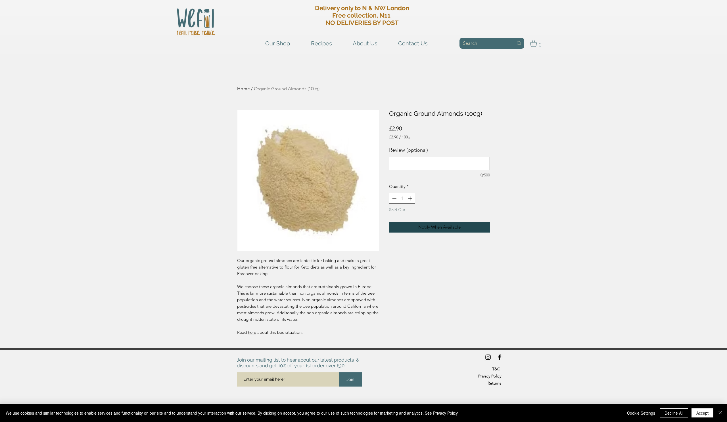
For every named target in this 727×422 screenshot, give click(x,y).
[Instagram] (488, 357)
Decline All (674, 413)
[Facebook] (499, 357)
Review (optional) (408, 150)
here (252, 332)
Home (243, 88)
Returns (494, 383)
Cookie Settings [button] (641, 413)
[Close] (720, 412)
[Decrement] (394, 198)
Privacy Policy (489, 376)
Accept (702, 413)
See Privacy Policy (441, 413)
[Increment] (411, 198)
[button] (537, 43)
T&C (496, 369)
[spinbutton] (402, 198)
